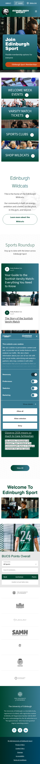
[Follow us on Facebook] (20, 730)
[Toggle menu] (36, 11)
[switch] (34, 381)
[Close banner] (36, 336)
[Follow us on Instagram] (14, 730)
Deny (20, 426)
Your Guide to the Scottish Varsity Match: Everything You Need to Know (19, 280)
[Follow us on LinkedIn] (26, 730)
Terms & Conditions (20, 760)
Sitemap (20, 752)
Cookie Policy (20, 748)
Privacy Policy (20, 745)
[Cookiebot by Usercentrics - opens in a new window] (23, 336)
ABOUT (8, 3)
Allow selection (20, 418)
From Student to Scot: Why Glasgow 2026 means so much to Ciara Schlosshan (20, 433)
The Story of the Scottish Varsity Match (19, 320)
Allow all (20, 411)
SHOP (20, 3)
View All (20, 468)
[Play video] (20, 508)
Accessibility (20, 756)
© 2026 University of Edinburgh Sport (20, 741)
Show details (28, 404)
